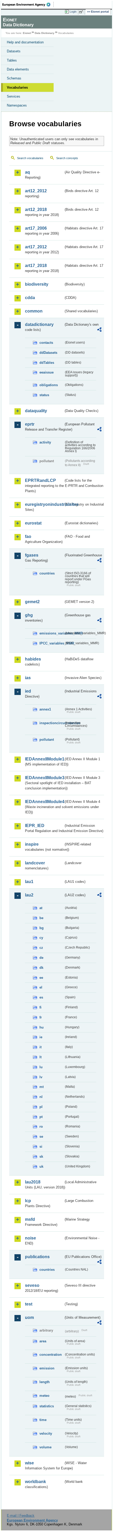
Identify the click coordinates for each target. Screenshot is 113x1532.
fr (40, 1017)
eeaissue (46, 372)
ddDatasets (48, 353)
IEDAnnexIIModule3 (44, 777)
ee (41, 978)
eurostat (33, 523)
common (34, 311)
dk (41, 968)
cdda (30, 297)
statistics (46, 1406)
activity (45, 442)
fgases (31, 555)
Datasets (13, 51)
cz (41, 948)
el (40, 987)
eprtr (29, 424)
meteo (44, 1396)
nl (41, 1097)
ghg (29, 615)
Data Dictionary (44, 33)
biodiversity (36, 284)
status (44, 395)
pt (41, 1117)
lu (41, 1067)
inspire (32, 844)
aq (27, 172)
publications (37, 1256)
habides (33, 659)
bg (41, 928)
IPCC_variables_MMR (51, 643)
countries (47, 573)
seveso (32, 1285)
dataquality (36, 411)
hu (41, 1027)
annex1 (45, 709)
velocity (45, 1433)
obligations (48, 385)
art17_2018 (36, 265)
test (28, 1304)
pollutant (46, 740)
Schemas (14, 78)
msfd (30, 1219)
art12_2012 (36, 191)
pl (41, 1107)
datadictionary (39, 324)
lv (40, 1077)
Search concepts (67, 158)
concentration (50, 1355)
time (43, 1420)
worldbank (35, 1481)
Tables (12, 60)
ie (40, 1037)
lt (40, 1057)
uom (29, 1317)
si (40, 1146)
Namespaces (17, 105)
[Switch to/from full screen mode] (82, 11)
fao (28, 536)
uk (41, 1166)
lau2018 (32, 1182)
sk (41, 1156)
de (41, 958)
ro (41, 1126)
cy (41, 938)
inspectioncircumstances (51, 723)
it (40, 1047)
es (41, 997)
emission (46, 1368)
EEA (28, 4)
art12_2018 (36, 209)
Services (13, 96)
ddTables (46, 363)
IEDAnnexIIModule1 (44, 759)
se (41, 1136)
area (42, 1341)
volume (45, 1447)
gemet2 (32, 601)
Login (73, 11)
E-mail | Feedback (20, 1516)
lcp (28, 1200)
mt (41, 1087)
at (40, 908)
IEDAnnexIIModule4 (44, 801)
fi (40, 1007)
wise (29, 1463)
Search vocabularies (30, 158)
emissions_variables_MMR (51, 633)
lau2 (29, 895)
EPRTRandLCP (40, 480)
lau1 (29, 881)
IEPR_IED (34, 825)
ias (28, 678)
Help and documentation (25, 42)
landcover (35, 863)
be (41, 918)
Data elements (18, 69)
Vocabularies (17, 87)
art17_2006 (36, 228)
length (44, 1382)
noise (30, 1238)
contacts (46, 343)
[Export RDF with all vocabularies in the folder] (99, 330)
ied (28, 691)
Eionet (27, 33)
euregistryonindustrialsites (44, 504)
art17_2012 (36, 247)
